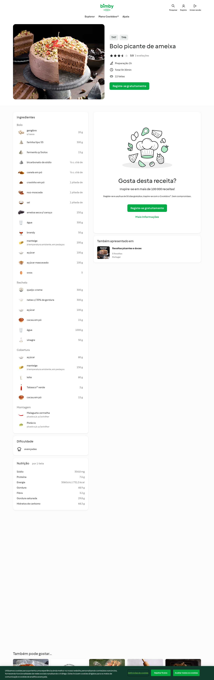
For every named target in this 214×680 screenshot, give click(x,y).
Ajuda (126, 16)
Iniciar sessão (195, 10)
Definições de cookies (138, 673)
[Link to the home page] (107, 7)
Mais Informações (147, 217)
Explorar (90, 16)
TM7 (113, 37)
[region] (107, 673)
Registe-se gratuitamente (129, 86)
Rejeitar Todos (160, 673)
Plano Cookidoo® (109, 16)
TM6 (123, 37)
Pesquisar (173, 10)
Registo (183, 10)
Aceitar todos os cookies (186, 673)
